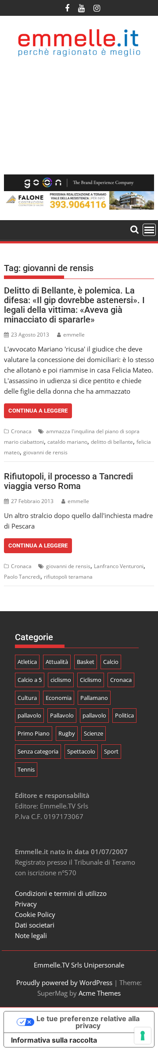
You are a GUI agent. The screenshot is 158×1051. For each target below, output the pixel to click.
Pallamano (94, 698)
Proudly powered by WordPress (64, 982)
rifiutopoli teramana (68, 576)
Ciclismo (90, 680)
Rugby (66, 733)
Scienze (93, 733)
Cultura (27, 698)
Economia (59, 698)
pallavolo (29, 715)
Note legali (31, 935)
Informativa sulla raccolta (54, 1040)
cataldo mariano (67, 442)
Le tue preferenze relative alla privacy (88, 1022)
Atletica (27, 662)
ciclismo (60, 680)
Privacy (26, 903)
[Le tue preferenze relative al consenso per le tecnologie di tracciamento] (142, 1035)
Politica (124, 715)
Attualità (57, 662)
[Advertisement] (79, 116)
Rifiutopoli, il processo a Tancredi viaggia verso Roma (68, 481)
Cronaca (21, 431)
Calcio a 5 (30, 680)
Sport (111, 751)
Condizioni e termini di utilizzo (61, 893)
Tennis (26, 769)
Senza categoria (38, 751)
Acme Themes (100, 993)
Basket (85, 662)
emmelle (74, 334)
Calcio (110, 662)
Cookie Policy (35, 914)
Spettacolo (81, 751)
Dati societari (34, 925)
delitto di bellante (112, 442)
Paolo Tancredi (22, 576)
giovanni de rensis (45, 452)
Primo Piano (34, 733)
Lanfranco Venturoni (119, 566)
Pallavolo (62, 715)
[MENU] (149, 230)
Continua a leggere (38, 410)
